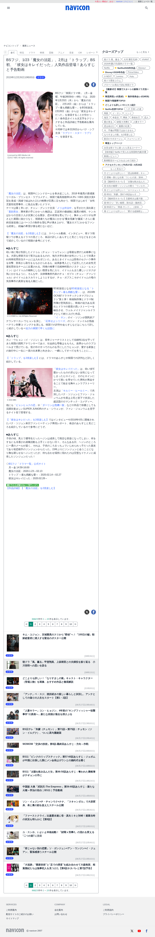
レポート (91, 52)
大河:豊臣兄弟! (131, 59)
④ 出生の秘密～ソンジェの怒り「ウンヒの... (125, 186)
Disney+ (143, 68)
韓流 (22, 52)
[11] (75, 624)
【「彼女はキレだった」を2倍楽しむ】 (27, 419)
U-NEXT (108, 76)
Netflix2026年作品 (126, 68)
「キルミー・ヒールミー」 (75, 390)
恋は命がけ (109, 126)
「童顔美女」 (13, 211)
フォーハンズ (133, 139)
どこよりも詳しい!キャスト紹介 (120, 105)
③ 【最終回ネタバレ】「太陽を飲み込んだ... (125, 181)
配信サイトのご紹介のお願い (20, 914)
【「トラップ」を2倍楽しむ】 (22, 358)
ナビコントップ (11, 45)
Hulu (133, 76)
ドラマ (32, 52)
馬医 (106, 113)
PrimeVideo (134, 72)
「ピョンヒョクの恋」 (25, 405)
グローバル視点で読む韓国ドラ (119, 85)
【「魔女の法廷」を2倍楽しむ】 (23, 233)
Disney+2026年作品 (115, 72)
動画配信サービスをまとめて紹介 (120, 160)
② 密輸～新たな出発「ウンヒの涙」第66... (124, 177)
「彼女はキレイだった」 (66, 369)
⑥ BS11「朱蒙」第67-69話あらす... (121, 194)
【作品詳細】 (13, 488)
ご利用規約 (108, 910)
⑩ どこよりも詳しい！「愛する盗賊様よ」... (125, 211)
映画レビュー (110, 156)
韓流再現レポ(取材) (114, 96)
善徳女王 (136, 117)
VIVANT (145, 59)
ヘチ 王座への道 (133, 109)
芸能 (51, 52)
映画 (42, 52)
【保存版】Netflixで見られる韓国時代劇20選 (125, 152)
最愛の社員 (124, 126)
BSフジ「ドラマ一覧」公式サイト (27, 464)
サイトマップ (12, 918)
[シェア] (93, 84)
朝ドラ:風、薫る (111, 59)
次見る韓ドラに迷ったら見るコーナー (122, 148)
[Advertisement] (77, 28)
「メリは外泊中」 (64, 208)
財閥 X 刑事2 (123, 122)
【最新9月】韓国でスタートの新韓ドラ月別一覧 (127, 90)
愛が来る (108, 122)
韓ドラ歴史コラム (112, 80)
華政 (125, 117)
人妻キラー (138, 122)
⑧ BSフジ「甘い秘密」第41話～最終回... (123, 203)
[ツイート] (86, 84)
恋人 (146, 117)
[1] (26, 624)
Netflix (108, 68)
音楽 (71, 52)
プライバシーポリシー (113, 914)
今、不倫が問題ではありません (119, 130)
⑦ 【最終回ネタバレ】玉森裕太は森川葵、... (125, 198)
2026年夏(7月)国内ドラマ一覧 (118, 63)
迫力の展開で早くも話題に (40, 328)
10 (70, 624)
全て (13, 52)
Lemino (120, 76)
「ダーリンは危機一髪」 (53, 405)
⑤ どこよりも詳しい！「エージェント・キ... (125, 190)
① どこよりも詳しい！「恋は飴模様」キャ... (125, 173)
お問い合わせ (60, 914)
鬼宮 (106, 117)
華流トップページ (113, 143)
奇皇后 (115, 117)
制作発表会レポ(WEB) (138, 96)
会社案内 (58, 910)
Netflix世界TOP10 (114, 109)
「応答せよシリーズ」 (55, 321)
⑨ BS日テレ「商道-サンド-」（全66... (122, 207)
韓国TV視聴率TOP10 (115, 100)
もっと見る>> (113, 169)
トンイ (128, 113)
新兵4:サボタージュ (113, 139)
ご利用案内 (11, 910)
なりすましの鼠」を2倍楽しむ (118, 134)
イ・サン (116, 113)
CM (80, 52)
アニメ (61, 52)
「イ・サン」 (60, 317)
